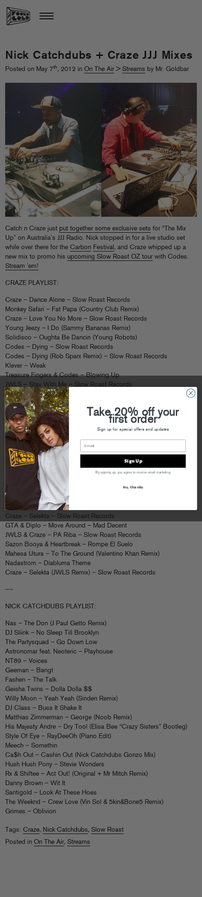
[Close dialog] (190, 393)
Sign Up (133, 461)
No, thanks (133, 487)
